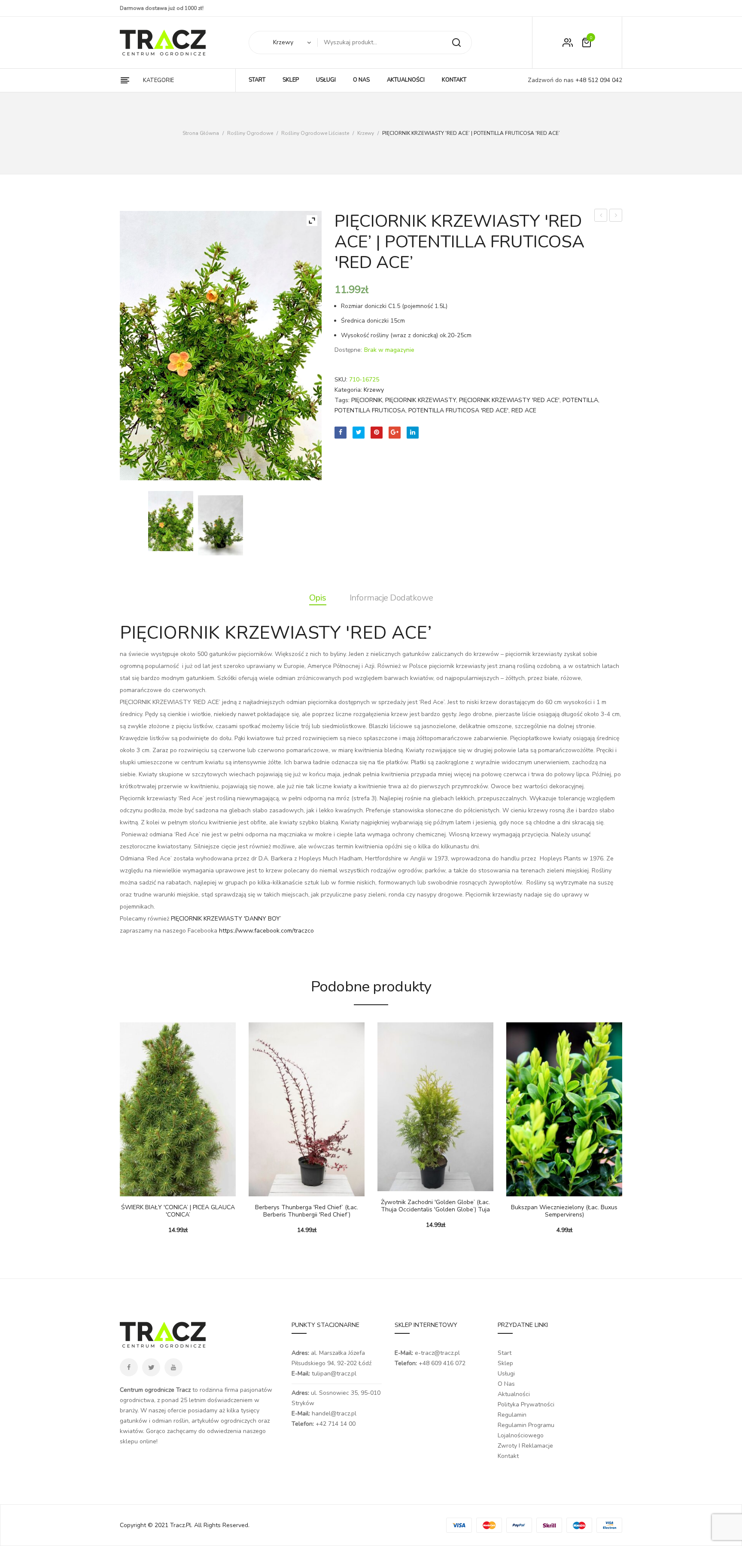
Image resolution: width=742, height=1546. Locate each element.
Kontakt (508, 1456)
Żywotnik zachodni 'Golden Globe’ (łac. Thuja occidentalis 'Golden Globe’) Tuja (435, 1206)
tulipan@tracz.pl (334, 1373)
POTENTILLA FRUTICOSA (370, 410)
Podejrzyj (152, 1188)
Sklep (505, 1363)
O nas (506, 1384)
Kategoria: (348, 390)
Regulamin (512, 1415)
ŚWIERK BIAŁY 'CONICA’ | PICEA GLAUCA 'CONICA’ (178, 1211)
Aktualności (514, 1394)
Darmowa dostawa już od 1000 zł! (162, 8)
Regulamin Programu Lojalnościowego (526, 1430)
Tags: (342, 400)
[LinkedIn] (413, 433)
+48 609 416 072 (442, 1363)
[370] (220, 525)
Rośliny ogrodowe (250, 133)
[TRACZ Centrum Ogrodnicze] (163, 42)
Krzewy (365, 133)
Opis (317, 598)
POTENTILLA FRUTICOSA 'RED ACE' (458, 410)
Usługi (506, 1373)
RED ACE (523, 410)
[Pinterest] (377, 433)
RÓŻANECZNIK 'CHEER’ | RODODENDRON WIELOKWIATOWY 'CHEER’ (616, 216)
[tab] (317, 598)
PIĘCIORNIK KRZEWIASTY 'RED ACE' (509, 400)
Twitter (151, 1367)
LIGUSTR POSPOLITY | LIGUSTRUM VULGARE (601, 216)
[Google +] (395, 433)
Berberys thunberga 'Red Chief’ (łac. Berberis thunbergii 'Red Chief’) (306, 1211)
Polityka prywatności (526, 1404)
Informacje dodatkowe (391, 598)
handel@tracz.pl (334, 1413)
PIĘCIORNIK (366, 400)
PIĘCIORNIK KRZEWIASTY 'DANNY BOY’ (226, 919)
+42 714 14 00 (336, 1424)
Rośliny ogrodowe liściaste (315, 133)
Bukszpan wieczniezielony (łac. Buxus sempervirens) (564, 1211)
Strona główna (200, 133)
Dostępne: (348, 350)
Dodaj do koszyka (130, 1188)
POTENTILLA (580, 400)
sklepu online (138, 1441)
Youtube (173, 1367)
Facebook (129, 1367)
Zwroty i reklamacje (525, 1446)
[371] (170, 521)
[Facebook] (341, 433)
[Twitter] (359, 433)
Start (504, 1353)
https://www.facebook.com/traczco (266, 931)
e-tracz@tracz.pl (437, 1353)
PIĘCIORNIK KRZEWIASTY (420, 400)
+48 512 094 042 (598, 80)
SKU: (341, 379)
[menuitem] (257, 80)
